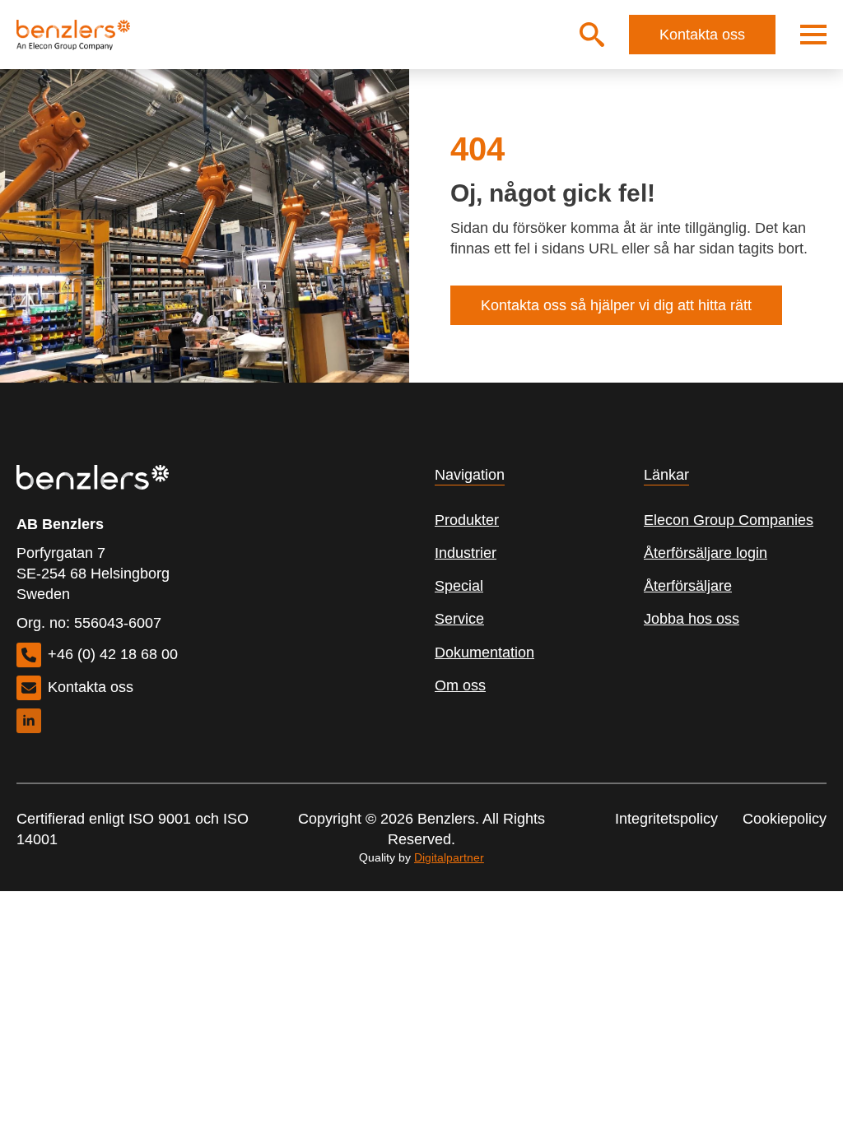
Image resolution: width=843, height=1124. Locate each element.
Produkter (467, 520)
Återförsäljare (688, 586)
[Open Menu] (813, 34)
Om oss (460, 685)
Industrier (465, 553)
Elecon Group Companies (728, 520)
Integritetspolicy (666, 818)
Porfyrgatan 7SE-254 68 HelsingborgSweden (93, 573)
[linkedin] (28, 720)
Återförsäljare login (705, 553)
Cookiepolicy (785, 818)
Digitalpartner (449, 857)
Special (459, 586)
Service (459, 619)
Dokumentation (484, 652)
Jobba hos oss (691, 619)
